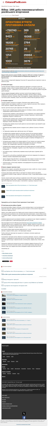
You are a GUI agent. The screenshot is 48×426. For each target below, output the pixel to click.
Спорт (3, 366)
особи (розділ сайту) (6, 408)
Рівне (38, 353)
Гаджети (14, 373)
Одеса (12, 353)
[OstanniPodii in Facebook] (24, 417)
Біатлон (29, 368)
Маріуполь (8, 354)
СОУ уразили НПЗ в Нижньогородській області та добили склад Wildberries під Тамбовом (22, 282)
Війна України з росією (7, 253)
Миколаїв (28, 353)
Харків (10, 353)
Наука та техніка (6, 371)
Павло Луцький (15, 15)
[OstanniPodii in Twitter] (24, 413)
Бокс (8, 368)
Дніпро (17, 353)
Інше (18, 373)
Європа (8, 356)
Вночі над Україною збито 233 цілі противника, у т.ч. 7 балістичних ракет (21, 185)
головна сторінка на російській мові (10, 405)
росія (4, 356)
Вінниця (4, 354)
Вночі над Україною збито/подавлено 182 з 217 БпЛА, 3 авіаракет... (19, 312)
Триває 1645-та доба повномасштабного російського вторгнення (19, 333)
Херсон (35, 353)
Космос (4, 373)
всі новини (3, 288)
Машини (9, 373)
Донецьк (20, 353)
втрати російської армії (7, 257)
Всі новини (10, 6)
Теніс (33, 368)
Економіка (4, 364)
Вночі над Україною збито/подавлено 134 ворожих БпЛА (18, 195)
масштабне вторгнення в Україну (34, 222)
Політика (4, 359)
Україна (17, 6)
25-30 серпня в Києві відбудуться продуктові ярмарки (17, 295)
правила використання (7, 403)
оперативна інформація (7, 255)
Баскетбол (23, 368)
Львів (15, 353)
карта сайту (4, 395)
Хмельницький (13, 354)
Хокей (12, 368)
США (12, 356)
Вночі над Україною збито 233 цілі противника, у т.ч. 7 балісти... (19, 320)
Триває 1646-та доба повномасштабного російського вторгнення (20, 190)
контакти (4, 401)
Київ (7, 353)
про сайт (4, 399)
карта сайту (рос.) (6, 397)
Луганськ (32, 353)
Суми (17, 354)
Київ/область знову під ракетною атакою (14, 299)
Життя (3, 376)
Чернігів (40, 353)
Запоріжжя (24, 353)
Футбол (4, 368)
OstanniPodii (4, 6)
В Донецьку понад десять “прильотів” (10, 279)
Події (14, 6)
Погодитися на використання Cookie (23, 424)
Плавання (38, 368)
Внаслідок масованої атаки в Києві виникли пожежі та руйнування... (20, 303)
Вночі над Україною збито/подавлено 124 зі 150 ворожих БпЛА (19, 337)
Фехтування (17, 368)
